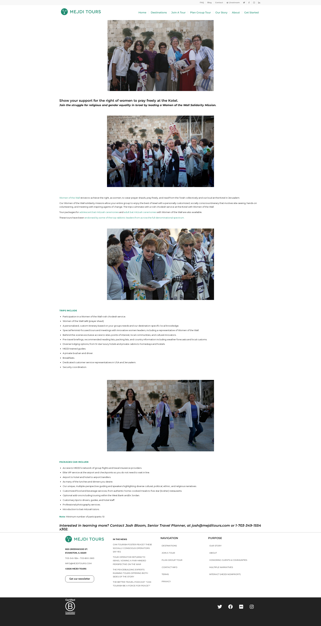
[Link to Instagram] (254, 2)
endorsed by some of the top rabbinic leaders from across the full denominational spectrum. (135, 217)
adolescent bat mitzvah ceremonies (99, 212)
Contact (219, 2)
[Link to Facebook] (249, 2)
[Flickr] (241, 607)
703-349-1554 (71, 558)
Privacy (166, 581)
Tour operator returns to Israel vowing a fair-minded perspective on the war (129, 560)
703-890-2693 (87, 558)
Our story (215, 545)
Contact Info (169, 567)
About (213, 553)
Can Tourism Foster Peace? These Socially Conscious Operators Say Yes (132, 548)
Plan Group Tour (172, 560)
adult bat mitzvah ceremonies (140, 212)
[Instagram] (252, 607)
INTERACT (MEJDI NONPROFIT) (225, 574)
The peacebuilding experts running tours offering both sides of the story (130, 573)
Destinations (169, 545)
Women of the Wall (69, 197)
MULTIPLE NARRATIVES (221, 567)
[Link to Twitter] (244, 2)
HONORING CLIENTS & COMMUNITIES (228, 560)
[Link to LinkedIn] (259, 2)
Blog (209, 2)
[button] (79, 578)
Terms (165, 574)
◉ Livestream (233, 2)
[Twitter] (220, 607)
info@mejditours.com (78, 563)
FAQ (202, 2)
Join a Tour (168, 553)
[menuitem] (202, 2)
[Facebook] (230, 607)
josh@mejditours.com (211, 525)
